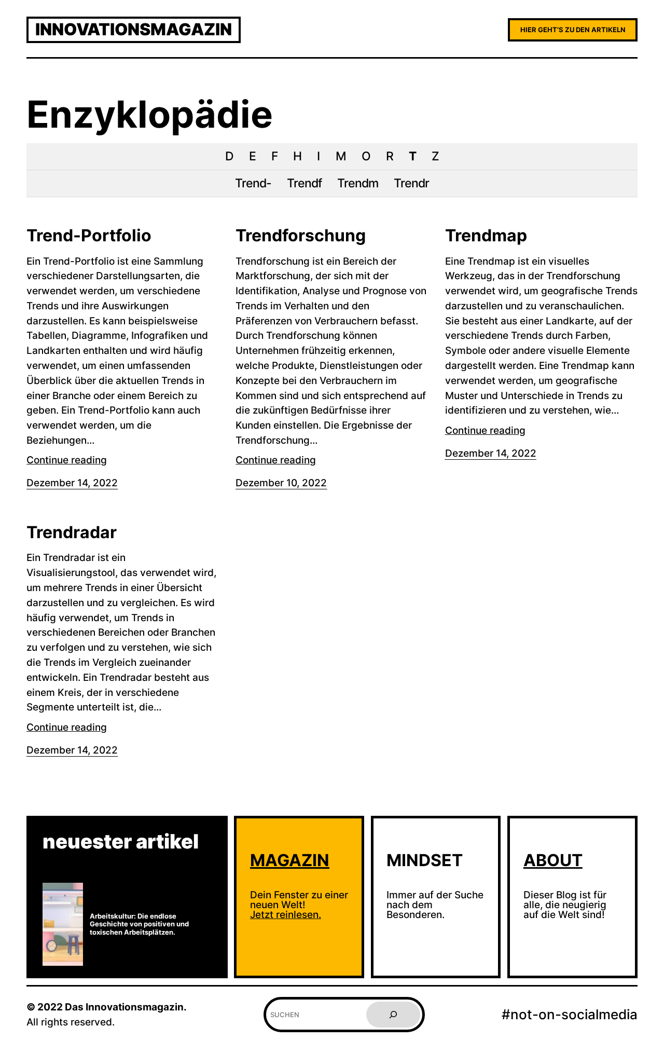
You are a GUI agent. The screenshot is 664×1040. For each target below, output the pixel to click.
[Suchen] (393, 1015)
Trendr (411, 183)
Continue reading (66, 460)
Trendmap (486, 235)
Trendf (304, 183)
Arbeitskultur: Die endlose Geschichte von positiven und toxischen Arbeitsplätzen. (139, 924)
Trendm (357, 183)
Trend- (253, 183)
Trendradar (71, 532)
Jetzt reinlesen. (285, 914)
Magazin (289, 860)
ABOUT (553, 860)
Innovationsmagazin (133, 29)
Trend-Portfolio (88, 235)
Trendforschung (301, 235)
